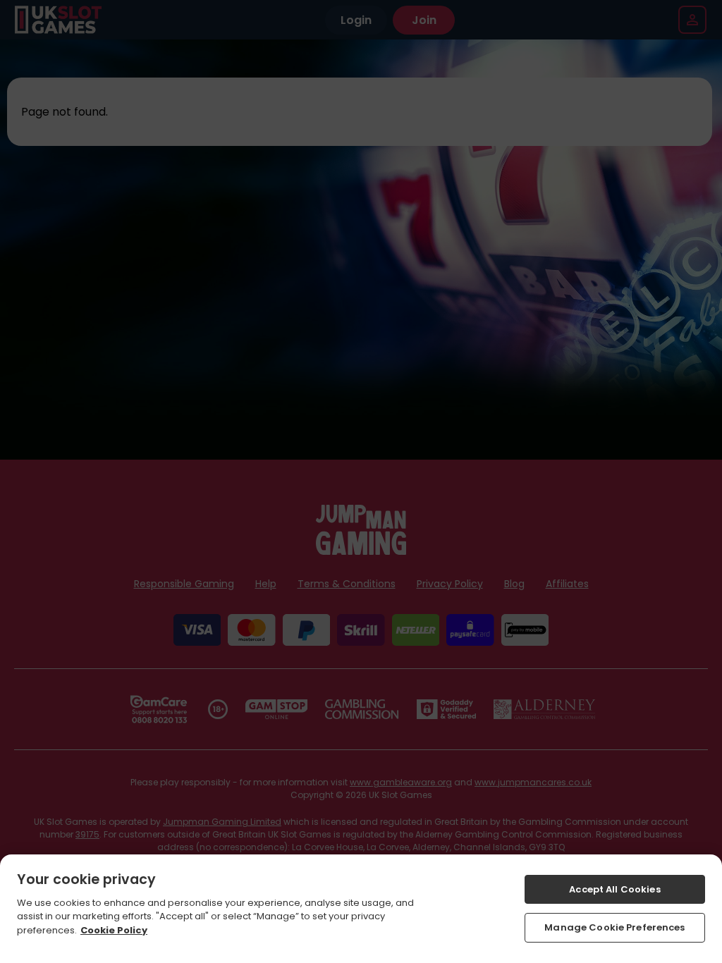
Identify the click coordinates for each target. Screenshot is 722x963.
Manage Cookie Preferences (614, 927)
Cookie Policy (113, 930)
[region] (361, 908)
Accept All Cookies (614, 889)
